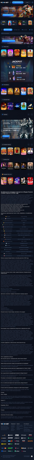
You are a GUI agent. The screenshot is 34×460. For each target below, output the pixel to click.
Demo (4, 57)
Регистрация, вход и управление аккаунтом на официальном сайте (12, 210)
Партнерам (18, 429)
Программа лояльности (13, 427)
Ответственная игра (20, 426)
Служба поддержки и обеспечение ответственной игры (10, 211)
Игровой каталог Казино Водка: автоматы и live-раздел (10, 208)
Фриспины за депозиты (13, 430)
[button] (2, 30)
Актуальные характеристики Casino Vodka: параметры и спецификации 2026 (14, 204)
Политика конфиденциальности (20, 428)
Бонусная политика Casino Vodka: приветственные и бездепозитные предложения (15, 206)
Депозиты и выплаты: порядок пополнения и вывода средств (11, 207)
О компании (13, 425)
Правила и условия (19, 425)
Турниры (12, 428)
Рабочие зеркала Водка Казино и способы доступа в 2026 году (12, 205)
